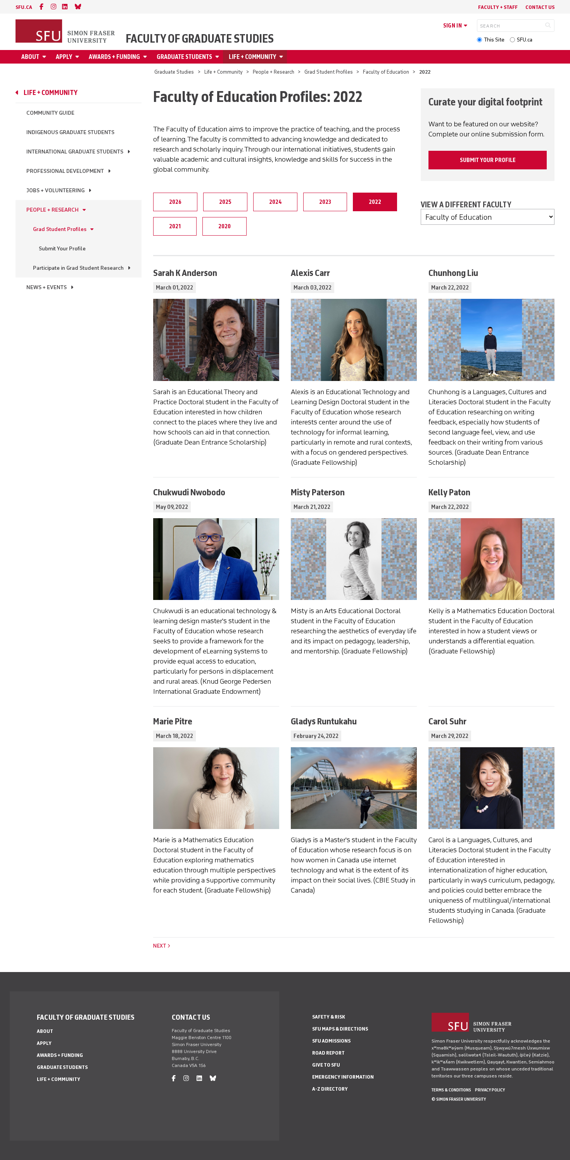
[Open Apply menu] (78, 57)
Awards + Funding (114, 56)
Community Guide (50, 113)
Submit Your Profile (62, 248)
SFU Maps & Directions (340, 1029)
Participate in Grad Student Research (78, 268)
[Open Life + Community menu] (282, 57)
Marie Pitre (172, 721)
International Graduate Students (74, 151)
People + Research (273, 72)
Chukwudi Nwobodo (189, 492)
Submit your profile (488, 160)
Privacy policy (490, 1090)
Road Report (328, 1053)
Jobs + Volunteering (55, 190)
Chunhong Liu (453, 272)
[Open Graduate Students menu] (218, 57)
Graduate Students (184, 56)
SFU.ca (524, 39)
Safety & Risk (328, 1016)
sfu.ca (24, 7)
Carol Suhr (447, 721)
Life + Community (252, 56)
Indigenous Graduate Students (70, 132)
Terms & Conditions (451, 1090)
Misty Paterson (318, 492)
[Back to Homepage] (66, 31)
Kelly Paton (449, 492)
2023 (325, 201)
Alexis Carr (310, 272)
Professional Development (65, 171)
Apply (64, 56)
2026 (175, 201)
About (30, 56)
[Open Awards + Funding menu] (146, 57)
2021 (175, 226)
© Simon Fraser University (459, 1099)
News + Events (46, 287)
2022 (375, 201)
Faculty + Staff (498, 7)
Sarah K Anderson (185, 272)
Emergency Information (343, 1077)
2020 (224, 226)
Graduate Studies (174, 72)
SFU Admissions (331, 1041)
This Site (494, 39)
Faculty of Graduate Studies (200, 38)
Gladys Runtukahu (324, 721)
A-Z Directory (330, 1089)
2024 (275, 201)
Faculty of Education (386, 72)
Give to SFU (326, 1065)
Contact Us (539, 7)
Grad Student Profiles (328, 72)
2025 (225, 201)
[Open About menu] (45, 57)
